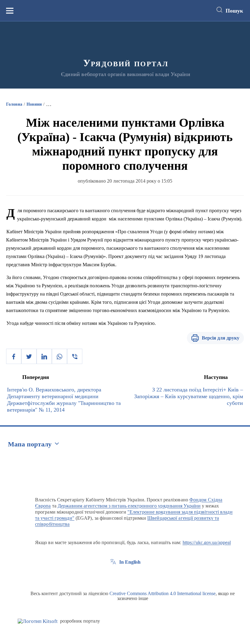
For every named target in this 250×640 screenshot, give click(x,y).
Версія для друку (220, 337)
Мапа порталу (30, 444)
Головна (14, 104)
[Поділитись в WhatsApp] (59, 356)
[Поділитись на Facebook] (13, 356)
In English (130, 562)
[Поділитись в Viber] (74, 356)
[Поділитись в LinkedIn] (44, 356)
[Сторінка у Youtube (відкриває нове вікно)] (135, 576)
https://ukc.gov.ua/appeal (207, 542)
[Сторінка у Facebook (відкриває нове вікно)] (113, 576)
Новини (34, 104)
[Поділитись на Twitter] (29, 356)
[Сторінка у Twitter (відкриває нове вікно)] (124, 576)
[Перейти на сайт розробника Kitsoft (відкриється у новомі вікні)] (37, 621)
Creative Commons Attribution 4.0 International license (162, 593)
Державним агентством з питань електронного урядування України (129, 505)
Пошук (234, 11)
